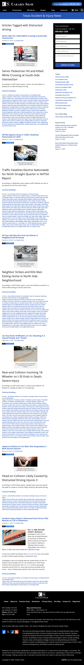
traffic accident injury (33, 219)
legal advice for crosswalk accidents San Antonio (34, 105)
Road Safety (40, 211)
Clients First (10, 98)
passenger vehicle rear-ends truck (21, 418)
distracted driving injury (25, 502)
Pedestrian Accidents (14, 95)
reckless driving (6, 211)
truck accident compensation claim (35, 432)
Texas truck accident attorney (38, 427)
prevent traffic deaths (38, 209)
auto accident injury (21, 499)
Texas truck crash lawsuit (15, 430)
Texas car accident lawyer (9, 216)
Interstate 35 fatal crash (9, 583)
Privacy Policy (47, 601)
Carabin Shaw (16, 97)
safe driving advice (20, 213)
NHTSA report (32, 206)
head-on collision (11, 504)
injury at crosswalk (7, 105)
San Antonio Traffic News (17, 115)
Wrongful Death (36, 95)
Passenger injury (13, 506)
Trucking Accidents (43, 578)
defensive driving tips (39, 199)
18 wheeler (10, 400)
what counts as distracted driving (11, 509)
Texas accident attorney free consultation (35, 214)
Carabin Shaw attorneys (41, 197)
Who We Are (31, 10)
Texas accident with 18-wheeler (34, 425)
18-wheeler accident (19, 400)
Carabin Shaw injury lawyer (9, 199)
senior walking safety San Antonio (30, 120)
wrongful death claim (31, 124)
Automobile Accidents (14, 296)
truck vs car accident (16, 436)
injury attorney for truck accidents (31, 415)
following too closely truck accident (16, 413)
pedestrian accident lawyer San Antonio (33, 108)
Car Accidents (12, 194)
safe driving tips (30, 213)
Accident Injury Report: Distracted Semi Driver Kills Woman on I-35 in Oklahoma (25, 519)
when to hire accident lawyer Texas (16, 225)
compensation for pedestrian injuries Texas (14, 100)
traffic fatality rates (36, 221)
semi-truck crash (18, 422)
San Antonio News (18, 114)
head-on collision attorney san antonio (28, 504)
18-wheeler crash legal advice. (16, 401)
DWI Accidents (61, 103)
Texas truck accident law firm (10, 429)
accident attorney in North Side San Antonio (19, 299)
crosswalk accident (32, 100)
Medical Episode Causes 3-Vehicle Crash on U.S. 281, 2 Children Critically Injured (66, 127)
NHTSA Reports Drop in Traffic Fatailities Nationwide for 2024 (20, 135)
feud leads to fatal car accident (16, 310)
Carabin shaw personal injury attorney (23, 501)
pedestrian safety (7, 209)
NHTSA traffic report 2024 (40, 207)
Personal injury (36, 418)
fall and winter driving (20, 202)
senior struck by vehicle (13, 120)
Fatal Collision (15, 410)
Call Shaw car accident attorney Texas (24, 301)
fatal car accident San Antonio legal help (18, 308)
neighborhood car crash (9, 313)
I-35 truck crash (16, 415)
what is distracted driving (31, 509)
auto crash (10, 581)
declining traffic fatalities (25, 199)
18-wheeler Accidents (14, 396)
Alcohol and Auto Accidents (65, 98)
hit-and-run (28, 310)
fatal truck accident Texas (18, 412)
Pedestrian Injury (26, 110)
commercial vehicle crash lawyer (16, 406)
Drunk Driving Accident (32, 306)
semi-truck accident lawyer (34, 420)
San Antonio (5, 214)
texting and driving (33, 506)
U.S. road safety (20, 223)
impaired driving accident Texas (16, 204)
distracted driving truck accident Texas (29, 408)
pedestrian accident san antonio (11, 110)
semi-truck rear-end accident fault (33, 422)
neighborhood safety (33, 313)
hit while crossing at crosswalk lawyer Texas (26, 103)
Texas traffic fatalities (28, 218)
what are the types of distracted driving (35, 508)
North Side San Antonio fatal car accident (27, 315)
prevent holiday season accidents (21, 209)
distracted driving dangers (20, 201)
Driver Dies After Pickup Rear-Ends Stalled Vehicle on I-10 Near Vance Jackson (66, 145)
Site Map (57, 601)
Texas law (16, 323)
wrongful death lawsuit (27, 327)
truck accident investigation (27, 434)
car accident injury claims (25, 303)
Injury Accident (44, 103)
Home (5, 10)
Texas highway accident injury (20, 427)
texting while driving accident (15, 508)
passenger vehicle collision (25, 417)
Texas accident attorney (16, 214)
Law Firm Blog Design (71, 660)
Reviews (43, 10)
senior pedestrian (30, 115)
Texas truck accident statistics (27, 429)
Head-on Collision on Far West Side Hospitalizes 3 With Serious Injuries (24, 447)
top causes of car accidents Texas (17, 219)
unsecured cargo (40, 436)
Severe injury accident (27, 424)
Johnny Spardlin (20, 583)
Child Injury (60, 90)
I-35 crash (8, 415)
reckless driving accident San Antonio (35, 318)
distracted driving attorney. (10, 502)
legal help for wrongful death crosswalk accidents (16, 107)
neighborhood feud (21, 313)
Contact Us (63, 10)
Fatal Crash (10, 103)
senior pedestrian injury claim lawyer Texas (19, 119)
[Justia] (12, 632)
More (76, 10)
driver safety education (34, 201)
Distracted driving (43, 100)
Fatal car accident (28, 102)
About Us (13, 601)
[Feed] (16, 632)
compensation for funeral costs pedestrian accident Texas (31, 98)
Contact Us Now (67, 65)
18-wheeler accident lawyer (33, 400)
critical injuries (30, 406)
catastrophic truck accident (29, 405)
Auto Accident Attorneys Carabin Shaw (15, 626)
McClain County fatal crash (39, 583)
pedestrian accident (36, 107)
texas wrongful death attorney (31, 430)
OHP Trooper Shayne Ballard (10, 584)
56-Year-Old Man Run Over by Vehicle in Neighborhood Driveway (20, 236)
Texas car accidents (28, 321)
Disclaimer (36, 601)
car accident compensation (9, 303)
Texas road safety (17, 218)
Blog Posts (76, 601)
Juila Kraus (29, 583)
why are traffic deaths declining (35, 225)
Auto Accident (36, 299)
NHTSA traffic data (27, 207)
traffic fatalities (9, 221)
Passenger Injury (33, 396)
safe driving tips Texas (41, 213)
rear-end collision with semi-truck (16, 420)
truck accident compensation (16, 432)
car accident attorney (42, 301)
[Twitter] (8, 632)
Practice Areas (16, 10)
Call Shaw (9, 97)
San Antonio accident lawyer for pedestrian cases (26, 320)
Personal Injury (24, 95)
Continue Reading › (9, 91)
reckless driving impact (18, 211)
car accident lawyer (7, 197)
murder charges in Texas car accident (37, 311)
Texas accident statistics (18, 425)
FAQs (53, 10)
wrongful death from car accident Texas (28, 226)
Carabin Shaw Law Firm (14, 405)
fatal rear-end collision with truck (35, 410)
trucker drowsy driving (28, 436)
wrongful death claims (8, 226)
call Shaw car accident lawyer (21, 195)
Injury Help (16, 105)
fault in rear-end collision (33, 412)
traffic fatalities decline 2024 (23, 221)
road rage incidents (30, 211)
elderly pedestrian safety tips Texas (12, 102)
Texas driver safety (37, 216)
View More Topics (61, 108)
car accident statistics (20, 197)
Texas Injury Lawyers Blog (63, 117)
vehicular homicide (25, 325)
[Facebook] (4, 632)
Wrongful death (19, 124)
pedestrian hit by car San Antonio (16, 316)
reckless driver (10, 318)
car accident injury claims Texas (39, 195)
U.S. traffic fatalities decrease (33, 223)
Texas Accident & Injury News (18, 4)
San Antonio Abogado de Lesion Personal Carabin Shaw (49, 626)
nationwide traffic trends (21, 206)
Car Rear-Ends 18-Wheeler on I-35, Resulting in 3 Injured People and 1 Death (23, 336)
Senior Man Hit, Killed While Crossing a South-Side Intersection (24, 37)
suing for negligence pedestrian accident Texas (27, 122)
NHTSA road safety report (13, 207)
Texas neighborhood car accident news (30, 323)
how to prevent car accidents (35, 202)
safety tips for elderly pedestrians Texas (24, 112)
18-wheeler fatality (30, 401)
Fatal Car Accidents (21, 194)
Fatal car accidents (38, 102)
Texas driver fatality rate (24, 216)
